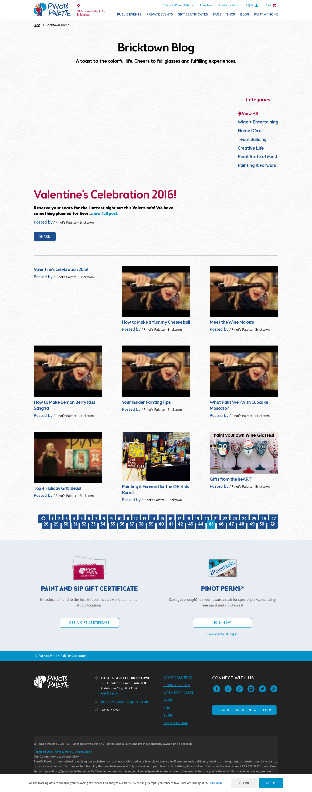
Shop (230, 14)
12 (136, 519)
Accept (271, 783)
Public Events (129, 14)
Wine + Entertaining (258, 122)
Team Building (252, 140)
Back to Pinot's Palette (179, 5)
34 (103, 524)
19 (197, 519)
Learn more (215, 783)
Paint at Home (266, 14)
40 (161, 524)
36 (122, 524)
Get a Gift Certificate (89, 623)
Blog (244, 14)
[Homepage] (64, 682)
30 (66, 524)
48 (241, 524)
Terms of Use (43, 752)
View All (250, 114)
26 (263, 519)
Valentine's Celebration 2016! (105, 195)
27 (273, 519)
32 (84, 524)
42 (180, 524)
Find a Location (228, 5)
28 (46, 524)
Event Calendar (177, 677)
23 (234, 519)
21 (216, 519)
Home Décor (250, 131)
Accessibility (83, 752)
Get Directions (111, 693)
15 (162, 519)
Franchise (206, 5)
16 (171, 519)
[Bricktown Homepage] (52, 9)
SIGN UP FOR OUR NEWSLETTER (244, 710)
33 (93, 524)
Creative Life (251, 148)
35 (113, 524)
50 (262, 524)
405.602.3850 (110, 710)
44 (201, 524)
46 (221, 524)
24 (244, 519)
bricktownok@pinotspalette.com (124, 702)
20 (206, 519)
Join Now (222, 623)
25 (254, 519)
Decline (244, 783)
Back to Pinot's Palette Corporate (62, 656)
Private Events (159, 14)
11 (128, 519)
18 (188, 519)
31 (75, 524)
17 (179, 519)
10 (120, 519)
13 (144, 519)
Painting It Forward (257, 166)
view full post (104, 214)
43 (190, 524)
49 (252, 524)
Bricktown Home (57, 25)
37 (131, 524)
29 (56, 524)
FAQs (217, 14)
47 (231, 524)
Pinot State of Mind (257, 157)
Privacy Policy (63, 752)
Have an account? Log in (222, 634)
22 (225, 519)
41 (171, 524)
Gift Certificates (193, 14)
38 (141, 524)
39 (151, 524)
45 (211, 524)
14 (153, 519)
